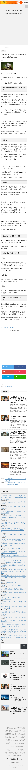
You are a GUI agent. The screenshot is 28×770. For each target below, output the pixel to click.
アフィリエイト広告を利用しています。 (14, 762)
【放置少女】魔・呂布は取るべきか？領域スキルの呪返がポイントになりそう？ (18, 688)
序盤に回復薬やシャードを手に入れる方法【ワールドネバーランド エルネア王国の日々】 (13, 530)
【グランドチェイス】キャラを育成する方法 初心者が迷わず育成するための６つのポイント (14, 637)
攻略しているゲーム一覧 (17, 653)
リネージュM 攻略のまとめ (14, 748)
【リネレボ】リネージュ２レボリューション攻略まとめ (15, 735)
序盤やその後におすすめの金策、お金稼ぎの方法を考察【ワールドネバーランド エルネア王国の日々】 (13, 523)
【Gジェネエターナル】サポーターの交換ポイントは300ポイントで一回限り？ (18, 699)
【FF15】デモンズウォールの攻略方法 (12, 548)
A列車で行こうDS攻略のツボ (14, 736)
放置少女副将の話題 (7, 386)
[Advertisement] (14, 30)
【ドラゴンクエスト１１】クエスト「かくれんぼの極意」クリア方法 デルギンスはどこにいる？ (13, 612)
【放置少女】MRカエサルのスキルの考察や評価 (18, 448)
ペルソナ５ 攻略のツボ (19, 745)
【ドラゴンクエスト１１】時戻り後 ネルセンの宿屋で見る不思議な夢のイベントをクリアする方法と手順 (13, 517)
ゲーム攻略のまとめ (14, 11)
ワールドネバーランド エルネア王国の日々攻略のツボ (15, 749)
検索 (2, 642)
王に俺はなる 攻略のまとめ (17, 755)
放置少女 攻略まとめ (7, 327)
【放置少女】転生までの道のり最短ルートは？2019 (18, 464)
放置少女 (5, 384)
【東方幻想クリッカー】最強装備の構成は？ (13, 617)
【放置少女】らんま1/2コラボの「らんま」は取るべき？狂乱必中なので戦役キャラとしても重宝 (18, 710)
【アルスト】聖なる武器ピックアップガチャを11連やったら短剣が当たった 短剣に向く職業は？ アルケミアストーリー (13, 631)
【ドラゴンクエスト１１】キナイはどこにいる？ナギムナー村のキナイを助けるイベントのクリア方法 (13, 497)
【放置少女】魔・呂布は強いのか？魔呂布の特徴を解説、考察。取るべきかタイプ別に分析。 (13, 571)
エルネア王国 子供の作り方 (8, 582)
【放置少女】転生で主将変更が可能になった (18, 417)
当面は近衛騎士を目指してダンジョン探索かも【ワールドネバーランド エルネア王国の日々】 (13, 577)
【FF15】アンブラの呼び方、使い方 (11, 585)
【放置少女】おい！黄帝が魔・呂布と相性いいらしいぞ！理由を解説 (17, 677)
